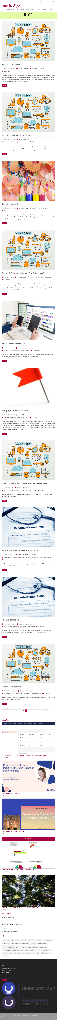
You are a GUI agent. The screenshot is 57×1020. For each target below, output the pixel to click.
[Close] (54, 1016)
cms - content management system (26, 940)
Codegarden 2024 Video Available (12, 793)
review (45, 947)
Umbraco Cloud (17, 953)
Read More (4, 85)
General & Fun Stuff (23, 208)
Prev (8, 711)
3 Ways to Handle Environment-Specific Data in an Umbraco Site (20, 907)
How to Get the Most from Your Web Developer (17, 135)
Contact (50, 9)
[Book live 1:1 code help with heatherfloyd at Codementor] (50, 1)
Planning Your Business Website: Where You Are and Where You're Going (25, 483)
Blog (18, 9)
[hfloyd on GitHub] (44, 1)
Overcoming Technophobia (10, 204)
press (30, 947)
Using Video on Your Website (11, 64)
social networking (43, 557)
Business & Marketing (24, 68)
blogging (12, 940)
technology (34, 208)
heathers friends (25, 943)
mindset (47, 208)
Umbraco (6, 928)
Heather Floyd (11, 5)
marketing (49, 277)
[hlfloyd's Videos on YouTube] (47, 1)
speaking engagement (35, 950)
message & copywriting (31, 693)
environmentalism (5, 943)
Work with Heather (10, 9)
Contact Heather (7, 970)
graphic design (18, 943)
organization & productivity (18, 557)
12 (39, 711)
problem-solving (35, 947)
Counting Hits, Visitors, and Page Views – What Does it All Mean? (23, 272)
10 (33, 711)
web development (16, 142)
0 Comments (7, 71)
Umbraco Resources (30, 9)
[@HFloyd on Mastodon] (53, 1)
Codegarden (40, 940)
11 (36, 711)
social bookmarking (6, 950)
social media (13, 950)
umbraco (11, 953)
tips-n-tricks (49, 950)
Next (43, 711)
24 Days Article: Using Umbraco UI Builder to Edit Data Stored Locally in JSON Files (26, 755)
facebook (12, 943)
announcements (5, 940)
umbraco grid (23, 953)
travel (3, 953)
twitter (49, 557)
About (22, 9)
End (47, 711)
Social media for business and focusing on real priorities (20, 550)
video (33, 68)
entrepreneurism (25, 142)
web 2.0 (45, 68)
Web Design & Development (24, 348)
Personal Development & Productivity (27, 554)
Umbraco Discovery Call (41, 9)
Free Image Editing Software (11, 619)
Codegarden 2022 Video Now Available (13, 831)
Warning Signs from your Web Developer (15, 410)
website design (5, 955)
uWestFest (29, 953)
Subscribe (4, 980)
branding (6, 350)
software (24, 626)
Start (4, 711)
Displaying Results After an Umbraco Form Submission (18, 869)
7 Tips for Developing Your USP (12, 686)
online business (39, 68)
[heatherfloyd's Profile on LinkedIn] (40, 1)
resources (19, 626)
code (35, 940)
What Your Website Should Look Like (13, 343)
